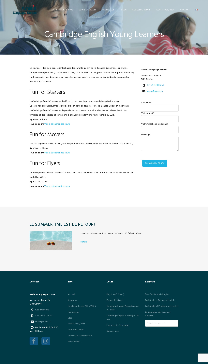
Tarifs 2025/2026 (76, 324)
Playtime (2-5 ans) (115, 294)
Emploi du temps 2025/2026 (82, 306)
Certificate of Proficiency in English (161, 306)
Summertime (113, 331)
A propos (72, 300)
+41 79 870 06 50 (155, 85)
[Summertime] (51, 241)
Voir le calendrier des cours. (57, 124)
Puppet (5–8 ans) (115, 300)
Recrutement (74, 342)
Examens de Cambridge (118, 325)
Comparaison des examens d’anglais (158, 314)
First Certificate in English (157, 294)
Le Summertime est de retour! (62, 224)
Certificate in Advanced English (159, 300)
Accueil (71, 294)
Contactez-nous (76, 330)
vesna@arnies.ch (155, 91)
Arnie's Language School (24, 9)
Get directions (42, 310)
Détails (84, 242)
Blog (70, 318)
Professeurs (73, 312)
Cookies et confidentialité (80, 336)
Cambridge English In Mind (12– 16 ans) (123, 317)
